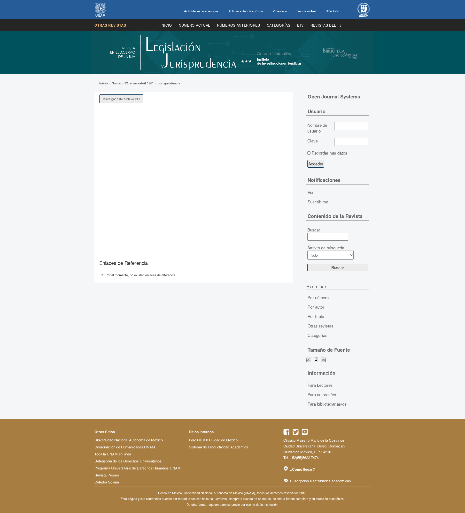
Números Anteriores (238, 25)
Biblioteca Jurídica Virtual (246, 11)
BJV (300, 25)
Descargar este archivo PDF (121, 99)
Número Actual (194, 25)
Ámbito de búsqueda (325, 248)
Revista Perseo (106, 474)
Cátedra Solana (106, 481)
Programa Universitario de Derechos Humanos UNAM (137, 467)
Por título (316, 316)
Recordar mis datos (329, 153)
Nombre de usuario (317, 128)
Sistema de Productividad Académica (218, 446)
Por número (318, 297)
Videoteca (280, 11)
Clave (312, 141)
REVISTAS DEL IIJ (325, 25)
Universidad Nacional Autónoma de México (128, 439)
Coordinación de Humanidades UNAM (124, 446)
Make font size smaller (308, 359)
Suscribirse (318, 202)
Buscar (313, 230)
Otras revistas (110, 25)
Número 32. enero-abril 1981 (133, 83)
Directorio (332, 11)
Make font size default (316, 359)
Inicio (166, 25)
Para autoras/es (322, 394)
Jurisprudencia (169, 83)
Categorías (278, 25)
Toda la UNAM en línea (112, 453)
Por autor (316, 307)
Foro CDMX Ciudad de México (213, 439)
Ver (311, 192)
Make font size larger (323, 359)
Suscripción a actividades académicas (320, 480)
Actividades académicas (201, 11)
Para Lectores (320, 385)
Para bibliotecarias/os (327, 404)
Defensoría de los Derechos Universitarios (128, 460)
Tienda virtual (306, 11)
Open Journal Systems (334, 96)
